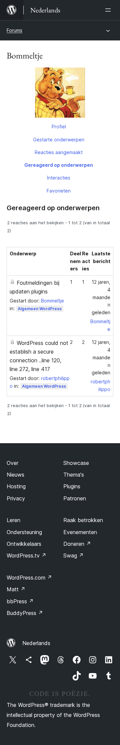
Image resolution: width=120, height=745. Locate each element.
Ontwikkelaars (24, 543)
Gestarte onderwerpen (58, 139)
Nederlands (36, 643)
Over (12, 463)
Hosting (16, 486)
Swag (73, 555)
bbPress (20, 601)
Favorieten (59, 191)
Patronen (74, 498)
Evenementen (80, 532)
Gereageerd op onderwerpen (58, 165)
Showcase (76, 463)
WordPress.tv (26, 555)
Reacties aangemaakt (59, 152)
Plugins (71, 486)
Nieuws (15, 474)
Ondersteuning (24, 532)
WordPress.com (29, 577)
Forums (14, 30)
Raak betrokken (83, 520)
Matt (16, 589)
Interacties (58, 177)
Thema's (73, 474)
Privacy (16, 498)
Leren (13, 520)
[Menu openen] (109, 10)
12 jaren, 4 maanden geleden (101, 297)
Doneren (77, 543)
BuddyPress (25, 613)
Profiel (59, 126)
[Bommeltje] (60, 94)
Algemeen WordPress (40, 308)
